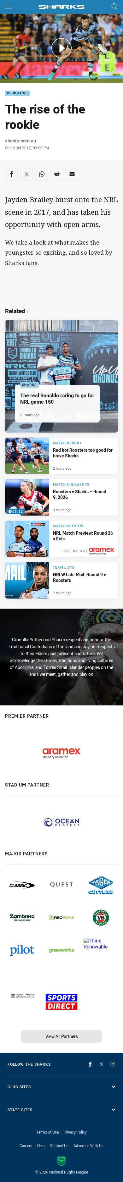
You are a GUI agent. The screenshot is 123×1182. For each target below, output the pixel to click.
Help (41, 1145)
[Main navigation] (8, 6)
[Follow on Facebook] (90, 1064)
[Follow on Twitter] (101, 1064)
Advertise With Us (88, 1145)
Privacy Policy (75, 1132)
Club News (17, 93)
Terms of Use (47, 1132)
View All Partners (61, 1036)
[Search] (114, 7)
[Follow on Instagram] (112, 1064)
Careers (26, 1145)
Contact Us (59, 1145)
